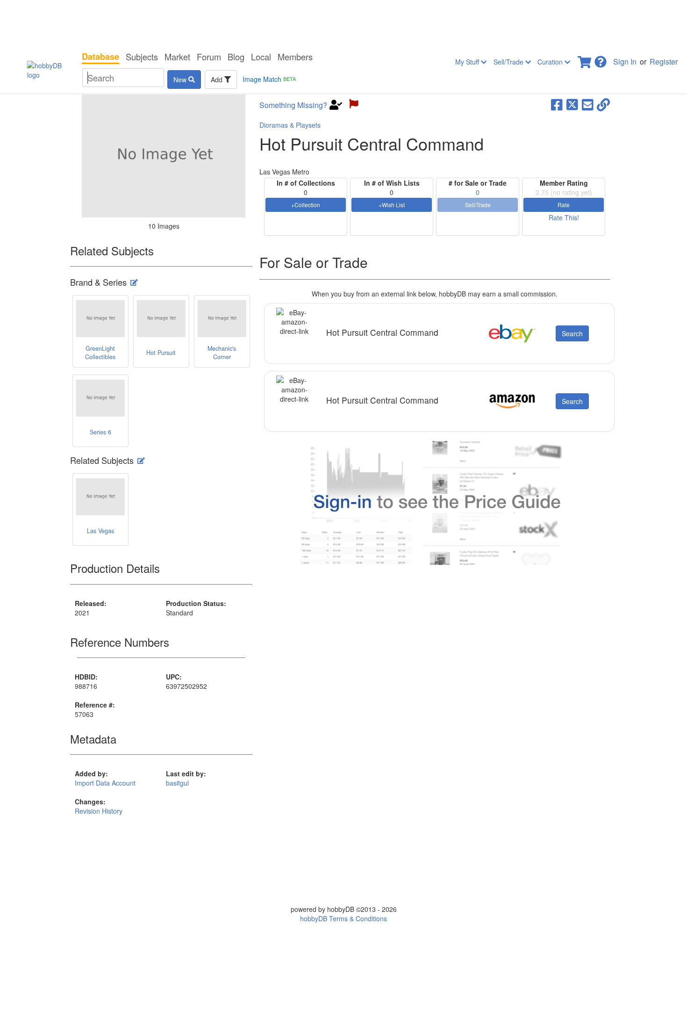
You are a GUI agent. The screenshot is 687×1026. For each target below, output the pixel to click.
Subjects (142, 57)
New (180, 79)
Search (572, 333)
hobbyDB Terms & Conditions (343, 918)
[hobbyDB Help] (600, 59)
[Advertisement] (343, 23)
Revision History (98, 811)
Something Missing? (293, 105)
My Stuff (468, 61)
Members (295, 57)
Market (177, 57)
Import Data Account (105, 783)
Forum (209, 57)
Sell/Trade (509, 61)
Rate (564, 205)
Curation (551, 61)
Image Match (269, 79)
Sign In (625, 61)
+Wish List (392, 205)
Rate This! (564, 217)
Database (100, 57)
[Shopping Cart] (585, 59)
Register (664, 61)
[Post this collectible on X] (572, 103)
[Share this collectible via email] (588, 103)
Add (217, 79)
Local (261, 57)
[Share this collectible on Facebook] (557, 103)
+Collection (305, 205)
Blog (236, 57)
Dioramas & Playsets (290, 125)
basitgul (177, 783)
